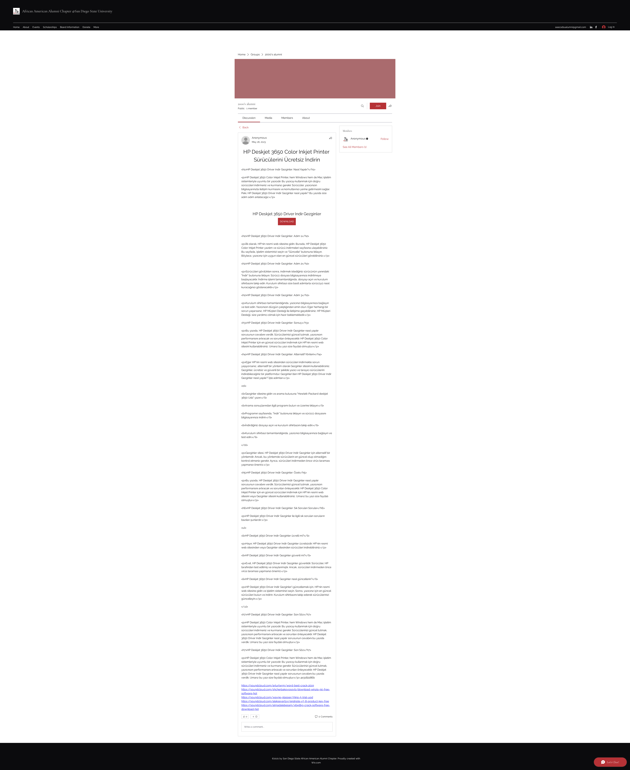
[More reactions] (255, 716)
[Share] (331, 138)
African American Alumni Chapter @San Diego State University (67, 11)
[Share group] (390, 106)
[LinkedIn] (591, 27)
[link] (248, 117)
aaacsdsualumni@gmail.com (570, 27)
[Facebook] (596, 27)
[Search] (362, 106)
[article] (287, 434)
